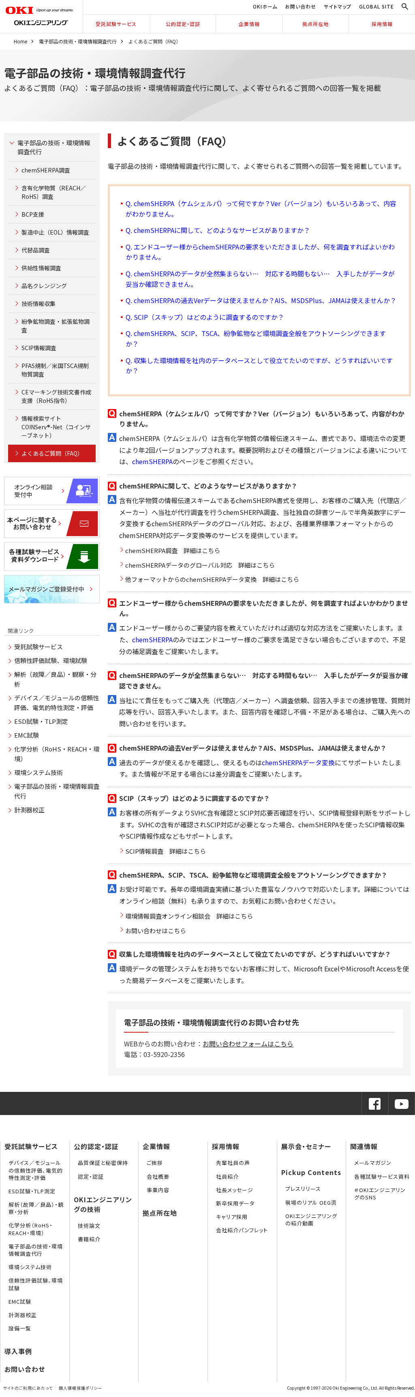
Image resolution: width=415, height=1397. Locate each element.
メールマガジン (372, 1163)
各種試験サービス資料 (382, 1176)
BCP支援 (32, 214)
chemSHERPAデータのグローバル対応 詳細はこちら (200, 565)
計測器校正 (29, 809)
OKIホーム (265, 6)
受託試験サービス (116, 23)
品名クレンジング (44, 286)
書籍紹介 (89, 1239)
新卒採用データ (235, 1203)
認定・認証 (91, 1176)
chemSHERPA (152, 461)
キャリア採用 (232, 1216)
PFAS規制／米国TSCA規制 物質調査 (55, 370)
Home (20, 41)
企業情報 (249, 23)
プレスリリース (303, 1189)
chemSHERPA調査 (45, 170)
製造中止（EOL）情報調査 (55, 232)
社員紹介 (227, 1176)
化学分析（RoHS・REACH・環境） (31, 1228)
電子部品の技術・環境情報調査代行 (78, 41)
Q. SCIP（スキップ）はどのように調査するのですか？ (205, 317)
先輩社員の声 (233, 1163)
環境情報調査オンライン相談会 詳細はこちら (189, 916)
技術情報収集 (38, 303)
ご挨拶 (155, 1163)
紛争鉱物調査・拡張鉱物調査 (55, 325)
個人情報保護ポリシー (80, 1388)
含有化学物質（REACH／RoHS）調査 (53, 192)
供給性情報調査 (41, 268)
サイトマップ (337, 6)
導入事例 (18, 1351)
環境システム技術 (38, 772)
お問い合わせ (300, 6)
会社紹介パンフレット (242, 1230)
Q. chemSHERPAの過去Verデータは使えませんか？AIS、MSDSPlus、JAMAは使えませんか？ (261, 300)
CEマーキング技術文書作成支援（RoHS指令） (56, 396)
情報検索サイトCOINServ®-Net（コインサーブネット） (56, 426)
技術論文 (89, 1225)
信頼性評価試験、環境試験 (50, 660)
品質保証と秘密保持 (103, 1163)
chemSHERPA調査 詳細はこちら (172, 550)
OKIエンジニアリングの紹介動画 (311, 1219)
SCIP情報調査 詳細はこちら (165, 851)
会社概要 (158, 1176)
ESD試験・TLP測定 (41, 721)
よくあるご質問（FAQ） (52, 453)
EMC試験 (26, 735)
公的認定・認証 (183, 23)
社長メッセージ (234, 1190)
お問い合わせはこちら (155, 930)
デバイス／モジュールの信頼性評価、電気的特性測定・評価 (36, 1170)
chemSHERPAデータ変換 (298, 762)
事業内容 (158, 1190)
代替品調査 (35, 250)
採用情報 (382, 23)
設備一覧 (20, 1328)
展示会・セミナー (306, 1146)
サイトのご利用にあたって (28, 1388)
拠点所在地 (315, 23)
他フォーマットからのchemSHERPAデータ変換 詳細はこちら (212, 579)
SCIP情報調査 (38, 348)
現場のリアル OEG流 (311, 1202)
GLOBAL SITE (376, 6)
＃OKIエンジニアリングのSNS (380, 1193)
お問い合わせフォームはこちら (248, 1043)
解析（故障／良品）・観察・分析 (36, 1208)
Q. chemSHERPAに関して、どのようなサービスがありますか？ (218, 230)
